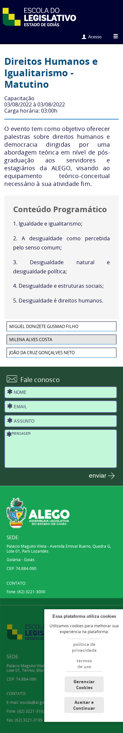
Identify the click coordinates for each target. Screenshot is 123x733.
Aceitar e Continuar (84, 705)
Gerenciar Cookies (84, 684)
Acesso (95, 37)
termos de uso (84, 663)
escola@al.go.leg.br (38, 702)
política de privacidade (84, 647)
